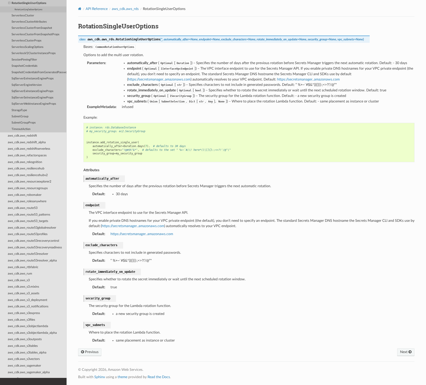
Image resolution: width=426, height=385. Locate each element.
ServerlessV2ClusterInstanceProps (34, 53)
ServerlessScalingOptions (27, 47)
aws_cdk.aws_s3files (21, 319)
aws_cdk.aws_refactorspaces (27, 155)
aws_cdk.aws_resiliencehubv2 (28, 175)
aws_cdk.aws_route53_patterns (29, 214)
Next (404, 352)
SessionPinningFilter (24, 59)
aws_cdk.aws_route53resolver (28, 253)
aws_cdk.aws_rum (20, 273)
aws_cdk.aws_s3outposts (25, 339)
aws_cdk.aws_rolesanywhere (27, 201)
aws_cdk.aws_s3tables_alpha (27, 352)
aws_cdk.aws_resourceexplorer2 (29, 181)
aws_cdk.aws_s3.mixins (23, 286)
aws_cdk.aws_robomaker (24, 194)
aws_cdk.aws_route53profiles (27, 234)
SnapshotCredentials (24, 66)
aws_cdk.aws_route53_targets (28, 221)
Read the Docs (159, 377)
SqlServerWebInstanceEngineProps (34, 103)
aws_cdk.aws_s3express (24, 313)
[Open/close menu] (9, 3)
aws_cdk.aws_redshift (22, 135)
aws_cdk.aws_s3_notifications (28, 306)
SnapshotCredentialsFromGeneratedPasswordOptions (39, 72)
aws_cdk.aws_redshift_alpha (27, 142)
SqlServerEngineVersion (27, 85)
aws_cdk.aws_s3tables (23, 346)
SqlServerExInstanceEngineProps (32, 91)
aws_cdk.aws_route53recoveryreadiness (35, 247)
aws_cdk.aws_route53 (22, 208)
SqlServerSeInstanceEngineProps (32, 97)
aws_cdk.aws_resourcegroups (28, 188)
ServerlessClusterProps (26, 40)
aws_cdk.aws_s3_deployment (27, 300)
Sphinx (99, 377)
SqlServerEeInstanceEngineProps (33, 78)
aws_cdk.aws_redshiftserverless (29, 148)
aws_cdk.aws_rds (125, 9)
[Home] (79, 9)
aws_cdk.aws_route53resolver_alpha (32, 260)
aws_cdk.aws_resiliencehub (26, 168)
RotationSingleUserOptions (29, 3)
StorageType (19, 110)
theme (122, 377)
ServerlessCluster (23, 15)
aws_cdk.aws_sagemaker (24, 365)
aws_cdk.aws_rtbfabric (23, 267)
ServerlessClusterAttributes (29, 21)
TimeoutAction (21, 129)
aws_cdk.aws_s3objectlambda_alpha (32, 332)
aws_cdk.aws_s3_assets (23, 293)
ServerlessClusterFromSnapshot (32, 28)
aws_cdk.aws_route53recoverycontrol (33, 240)
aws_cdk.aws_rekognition (25, 162)
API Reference (97, 9)
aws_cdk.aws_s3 (19, 280)
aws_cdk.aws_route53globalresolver (32, 227)
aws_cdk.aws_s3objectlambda (28, 326)
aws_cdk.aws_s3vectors (24, 359)
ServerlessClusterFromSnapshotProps (35, 34)
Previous (91, 352)
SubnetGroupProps (24, 122)
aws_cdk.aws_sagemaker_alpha (29, 372)
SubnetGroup (20, 116)
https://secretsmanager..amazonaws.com (159, 79)
